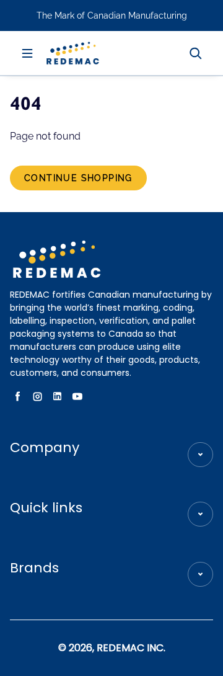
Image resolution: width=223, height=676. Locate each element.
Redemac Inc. (131, 648)
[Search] (195, 53)
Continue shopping (78, 178)
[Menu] (27, 53)
